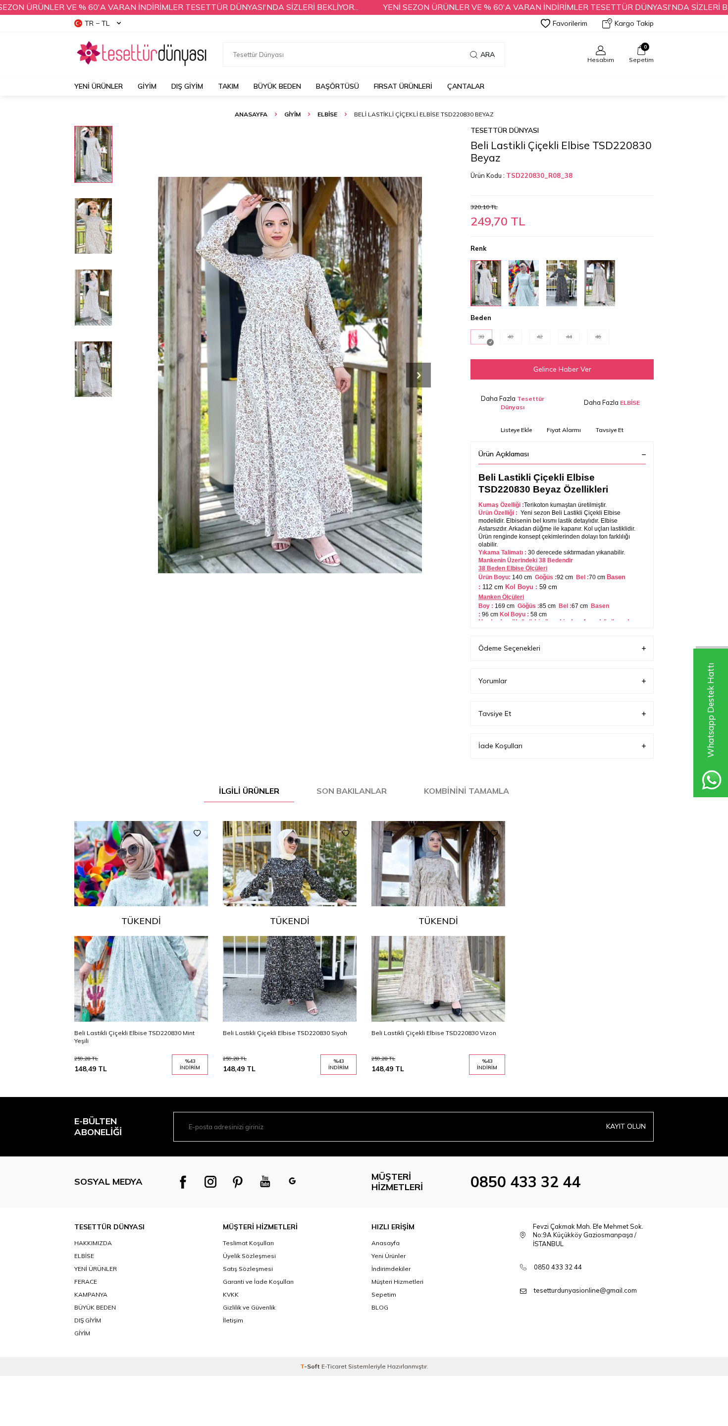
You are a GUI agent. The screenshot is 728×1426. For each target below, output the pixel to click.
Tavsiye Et (610, 430)
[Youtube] (265, 1182)
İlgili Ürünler (249, 791)
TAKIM (228, 86)
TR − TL (97, 23)
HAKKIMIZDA (93, 1243)
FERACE (85, 1281)
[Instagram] (210, 1182)
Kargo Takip (634, 23)
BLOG (379, 1307)
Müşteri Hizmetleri (397, 1281)
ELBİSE (327, 114)
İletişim (233, 1320)
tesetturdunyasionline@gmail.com (585, 1290)
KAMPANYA (90, 1294)
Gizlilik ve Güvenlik (249, 1307)
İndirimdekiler (391, 1268)
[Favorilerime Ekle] (197, 833)
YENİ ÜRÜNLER (95, 1268)
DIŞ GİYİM (187, 86)
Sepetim (383, 1294)
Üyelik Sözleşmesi (249, 1256)
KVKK (231, 1294)
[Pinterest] (238, 1182)
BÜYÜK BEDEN (277, 86)
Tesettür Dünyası (504, 130)
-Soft (310, 1366)
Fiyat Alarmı (564, 430)
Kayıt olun (626, 1126)
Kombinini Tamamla (466, 791)
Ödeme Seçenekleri (509, 648)
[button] (418, 375)
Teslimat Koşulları (248, 1243)
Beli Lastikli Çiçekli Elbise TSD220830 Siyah (285, 1033)
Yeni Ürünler (98, 86)
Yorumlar (492, 680)
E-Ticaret (334, 1366)
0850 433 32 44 (525, 1181)
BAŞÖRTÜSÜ (337, 86)
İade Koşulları (500, 745)
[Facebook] (183, 1182)
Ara (487, 54)
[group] (290, 375)
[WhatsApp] (292, 1182)
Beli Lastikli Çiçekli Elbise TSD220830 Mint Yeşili (134, 1036)
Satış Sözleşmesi (248, 1268)
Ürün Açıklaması (503, 453)
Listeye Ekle (516, 430)
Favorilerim (570, 23)
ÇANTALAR (465, 86)
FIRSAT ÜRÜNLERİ (403, 86)
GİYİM (147, 86)
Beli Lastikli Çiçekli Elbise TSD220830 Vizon (433, 1033)
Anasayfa (251, 114)
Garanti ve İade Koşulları (258, 1281)
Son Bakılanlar (351, 791)
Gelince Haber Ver (562, 369)
